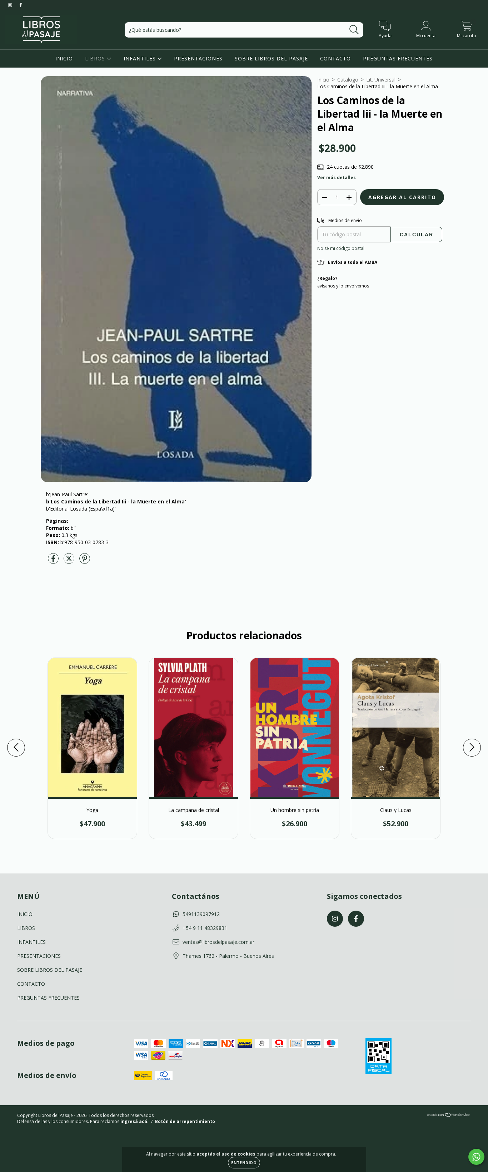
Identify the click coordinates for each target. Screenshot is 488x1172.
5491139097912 (201, 914)
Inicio (323, 79)
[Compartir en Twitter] (70, 561)
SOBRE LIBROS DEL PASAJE (271, 58)
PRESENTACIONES (198, 58)
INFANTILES (141, 58)
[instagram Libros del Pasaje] (10, 4)
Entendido (244, 1162)
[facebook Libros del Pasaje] (20, 4)
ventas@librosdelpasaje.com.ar (218, 942)
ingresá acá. (134, 1121)
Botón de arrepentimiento (185, 1121)
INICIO (64, 58)
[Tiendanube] (448, 1116)
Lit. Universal (380, 79)
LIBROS (96, 58)
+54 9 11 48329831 (205, 928)
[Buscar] (354, 29)
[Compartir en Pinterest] (84, 561)
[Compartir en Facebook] (54, 561)
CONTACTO (335, 58)
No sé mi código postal (340, 248)
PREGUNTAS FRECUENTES (398, 58)
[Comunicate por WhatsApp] (476, 1157)
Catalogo (347, 79)
